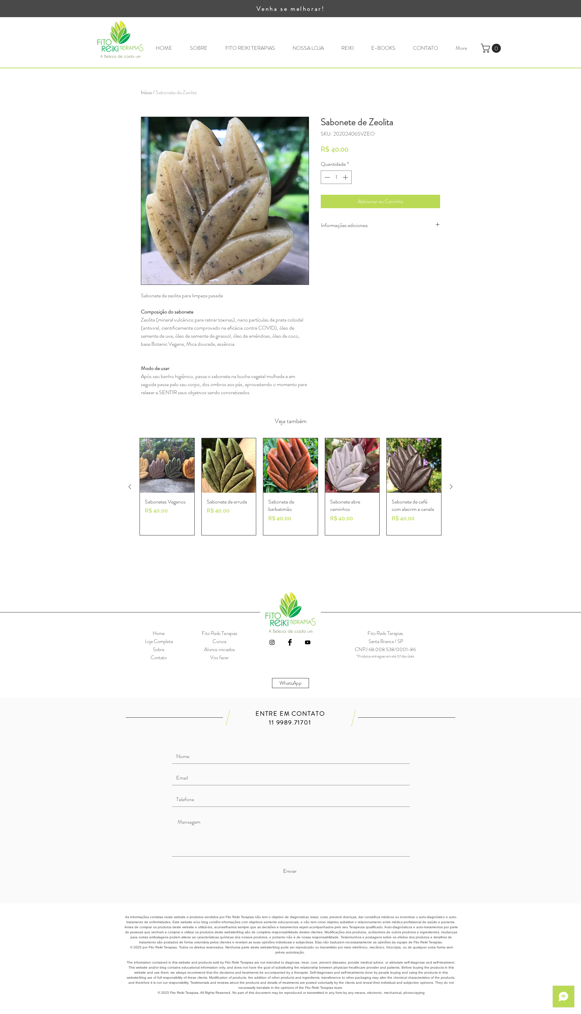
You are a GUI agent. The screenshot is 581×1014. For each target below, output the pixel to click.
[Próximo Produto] (451, 487)
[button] (492, 48)
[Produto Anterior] (130, 487)
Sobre (158, 649)
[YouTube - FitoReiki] (307, 642)
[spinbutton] (336, 177)
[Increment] (346, 177)
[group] (290, 487)
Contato (159, 657)
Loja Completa (159, 641)
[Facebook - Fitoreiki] (289, 642)
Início (146, 92)
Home (159, 633)
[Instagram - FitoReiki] (272, 642)
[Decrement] (326, 177)
